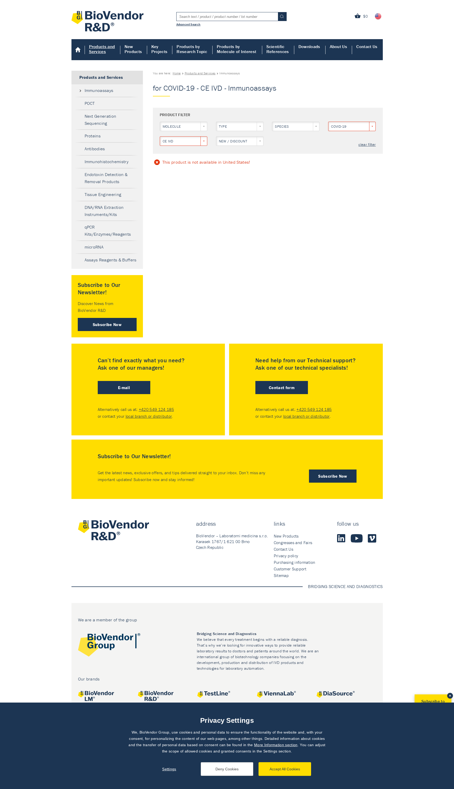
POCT (90, 103)
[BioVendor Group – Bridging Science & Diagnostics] (109, 646)
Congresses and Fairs (293, 542)
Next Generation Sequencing (100, 119)
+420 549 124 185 (156, 409)
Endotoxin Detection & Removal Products (106, 178)
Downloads (309, 46)
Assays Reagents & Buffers (111, 260)
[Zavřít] (450, 696)
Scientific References (277, 49)
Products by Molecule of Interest (236, 49)
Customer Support (290, 568)
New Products (133, 49)
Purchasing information (294, 562)
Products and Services (102, 49)
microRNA (94, 247)
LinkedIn (341, 538)
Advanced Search (188, 24)
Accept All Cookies (285, 769)
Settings (169, 769)
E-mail (124, 387)
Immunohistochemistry (106, 161)
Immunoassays (99, 90)
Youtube (357, 538)
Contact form (282, 387)
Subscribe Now (107, 324)
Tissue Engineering (103, 194)
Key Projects (159, 49)
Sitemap (281, 575)
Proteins (93, 136)
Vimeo (372, 538)
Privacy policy (286, 555)
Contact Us (366, 46)
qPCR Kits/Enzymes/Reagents (108, 230)
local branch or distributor (149, 416)
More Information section (276, 745)
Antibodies (95, 149)
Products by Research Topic (192, 49)
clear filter (367, 145)
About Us (338, 46)
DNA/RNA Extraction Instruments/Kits (104, 210)
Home (78, 49)
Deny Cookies (227, 769)
